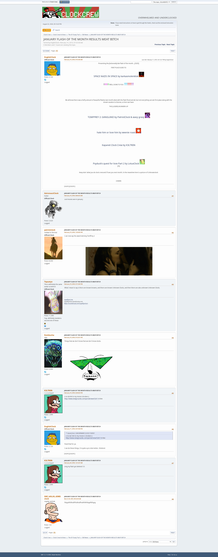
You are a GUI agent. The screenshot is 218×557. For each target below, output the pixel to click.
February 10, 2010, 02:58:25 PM (73, 393)
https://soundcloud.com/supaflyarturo (76, 303)
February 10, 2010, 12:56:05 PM (73, 232)
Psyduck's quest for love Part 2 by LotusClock (116, 163)
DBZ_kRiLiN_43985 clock (52, 497)
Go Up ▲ (174, 555)
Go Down (46, 51)
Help (169, 555)
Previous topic (160, 44)
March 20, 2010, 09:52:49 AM (72, 499)
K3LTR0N (48, 390)
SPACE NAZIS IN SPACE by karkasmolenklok (116, 76)
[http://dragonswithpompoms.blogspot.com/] (45, 326)
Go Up (45, 533)
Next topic (171, 44)
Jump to (145, 542)
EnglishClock (50, 57)
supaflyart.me (68, 300)
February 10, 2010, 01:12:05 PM (73, 284)
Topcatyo (48, 281)
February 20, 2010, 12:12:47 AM (73, 463)
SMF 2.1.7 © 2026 (46, 554)
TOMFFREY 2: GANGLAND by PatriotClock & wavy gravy (116, 117)
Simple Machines (56, 554)
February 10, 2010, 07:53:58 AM (73, 59)
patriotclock (49, 230)
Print (173, 51)
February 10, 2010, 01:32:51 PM (73, 337)
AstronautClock (51, 193)
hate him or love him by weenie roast (116, 132)
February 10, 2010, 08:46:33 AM (73, 195)
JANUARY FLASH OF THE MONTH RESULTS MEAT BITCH (82, 57)
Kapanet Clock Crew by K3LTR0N (118, 145)
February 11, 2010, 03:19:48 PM (73, 429)
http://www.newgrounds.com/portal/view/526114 (81, 399)
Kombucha (49, 335)
